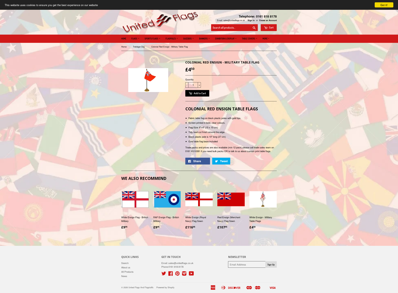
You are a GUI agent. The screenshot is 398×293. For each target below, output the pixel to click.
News (124, 276)
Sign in (251, 20)
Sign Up (271, 264)
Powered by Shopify (165, 287)
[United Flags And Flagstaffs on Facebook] (170, 274)
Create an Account (268, 20)
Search (125, 263)
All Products (127, 271)
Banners (203, 38)
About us (125, 267)
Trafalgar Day (139, 46)
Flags (134, 38)
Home (123, 38)
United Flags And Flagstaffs (140, 287)
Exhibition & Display (225, 38)
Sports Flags (152, 38)
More (265, 38)
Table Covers (249, 38)
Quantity (189, 79)
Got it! (384, 5)
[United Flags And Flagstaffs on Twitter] (163, 274)
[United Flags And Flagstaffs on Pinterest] (177, 274)
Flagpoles (171, 38)
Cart (271, 27)
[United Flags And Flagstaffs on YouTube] (191, 274)
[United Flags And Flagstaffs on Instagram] (184, 274)
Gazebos (187, 38)
